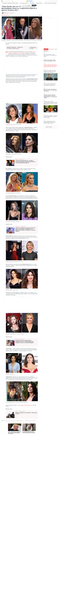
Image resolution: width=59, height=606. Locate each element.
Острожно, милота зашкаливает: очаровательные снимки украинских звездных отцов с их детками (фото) (24, 341)
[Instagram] (53, 1)
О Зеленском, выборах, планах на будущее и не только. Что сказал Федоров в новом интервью (50, 71)
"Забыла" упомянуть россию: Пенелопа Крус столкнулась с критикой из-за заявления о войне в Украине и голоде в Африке (25, 229)
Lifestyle (16, 411)
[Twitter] (51, 1)
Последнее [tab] (46, 49)
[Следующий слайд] (58, 3)
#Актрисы (34, 420)
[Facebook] (46, 1)
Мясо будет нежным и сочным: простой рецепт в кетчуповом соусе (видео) (50, 55)
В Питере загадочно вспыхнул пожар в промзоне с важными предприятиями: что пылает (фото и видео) (50, 96)
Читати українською (5, 15)
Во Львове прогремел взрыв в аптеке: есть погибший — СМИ (49, 60)
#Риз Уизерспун (13, 420)
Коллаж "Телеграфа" (38, 40)
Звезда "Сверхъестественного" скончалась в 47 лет (26, 413)
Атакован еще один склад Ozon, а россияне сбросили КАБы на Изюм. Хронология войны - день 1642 (50, 65)
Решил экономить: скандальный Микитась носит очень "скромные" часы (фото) (50, 90)
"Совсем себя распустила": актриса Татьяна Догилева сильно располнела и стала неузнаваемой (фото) (25, 161)
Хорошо (34, 5)
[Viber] (47, 1)
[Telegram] (49, 1)
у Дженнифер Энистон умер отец (24, 405)
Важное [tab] (55, 49)
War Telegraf (17, 226)
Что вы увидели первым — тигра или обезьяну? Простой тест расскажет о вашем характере (50, 116)
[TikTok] (54, 1)
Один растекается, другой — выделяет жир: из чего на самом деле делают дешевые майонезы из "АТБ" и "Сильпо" (50, 103)
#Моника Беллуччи (28, 420)
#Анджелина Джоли (7, 420)
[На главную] (29, 1)
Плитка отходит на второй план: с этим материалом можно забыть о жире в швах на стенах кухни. (50, 84)
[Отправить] (12, 1)
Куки (29, 5)
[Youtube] (50, 1)
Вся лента (45, 51)
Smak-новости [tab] (51, 49)
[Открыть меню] (2, 1)
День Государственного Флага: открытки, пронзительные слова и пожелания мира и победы (50, 122)
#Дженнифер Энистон (21, 420)
